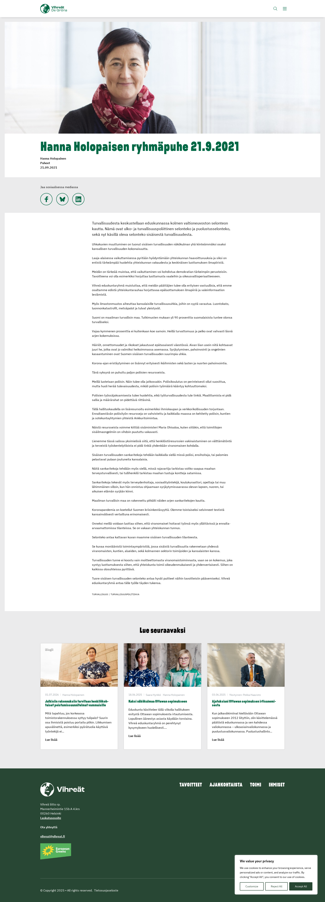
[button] (275, 8)
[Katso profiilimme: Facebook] (46, 199)
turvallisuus (100, 594)
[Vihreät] (62, 789)
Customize (251, 886)
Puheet (45, 163)
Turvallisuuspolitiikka (125, 594)
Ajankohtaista (226, 785)
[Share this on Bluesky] (62, 199)
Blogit (49, 649)
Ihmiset (277, 785)
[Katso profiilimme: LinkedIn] (78, 199)
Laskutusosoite (50, 818)
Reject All (276, 886)
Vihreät (62, 8)
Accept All (301, 886)
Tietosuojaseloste (106, 890)
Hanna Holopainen (53, 158)
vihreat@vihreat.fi (52, 836)
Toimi (255, 785)
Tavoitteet (190, 785)
